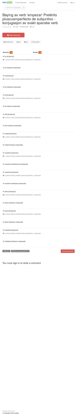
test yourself (36, 42)
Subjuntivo (6, 251)
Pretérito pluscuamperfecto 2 (20, 251)
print (19, 42)
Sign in (72, 3)
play (26, 42)
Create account (62, 3)
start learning (14, 35)
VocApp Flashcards (8, 411)
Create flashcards (20, 3)
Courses (32, 3)
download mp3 (9, 42)
